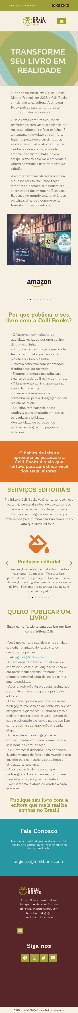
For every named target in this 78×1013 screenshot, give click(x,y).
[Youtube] (67, 5)
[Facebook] (54, 5)
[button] (61, 21)
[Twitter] (63, 5)
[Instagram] (58, 5)
